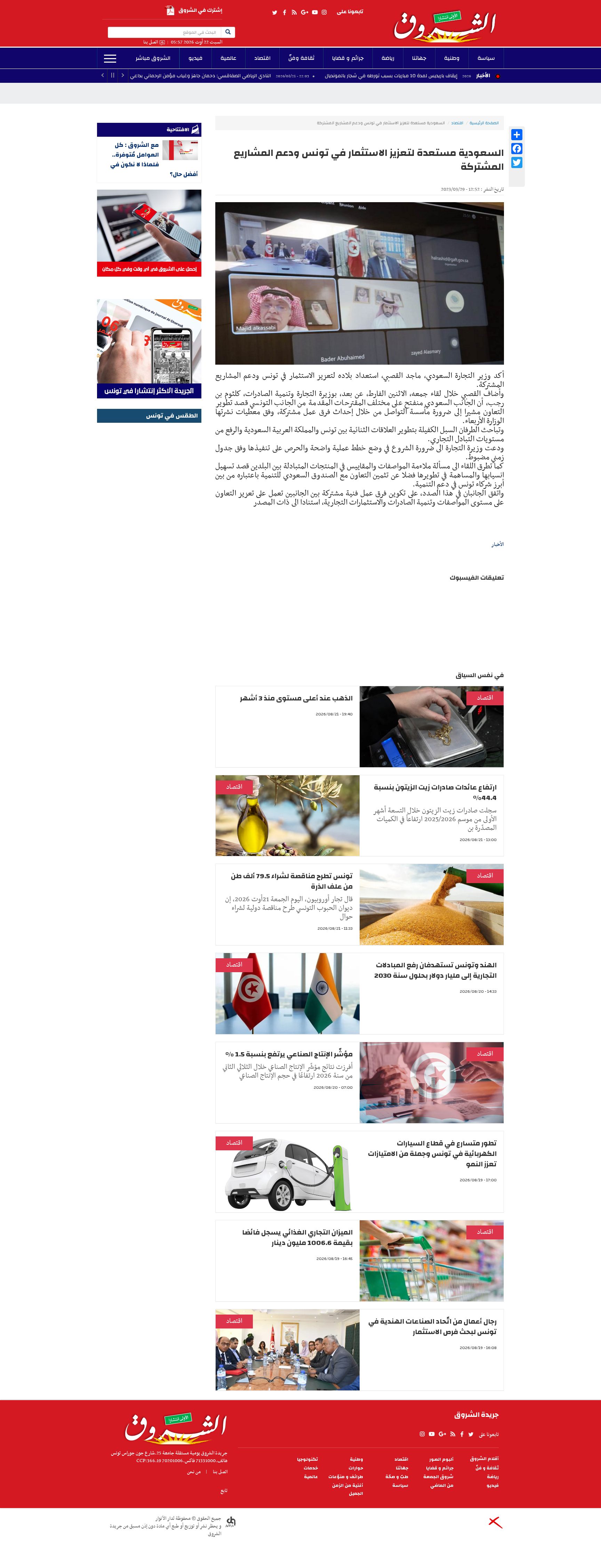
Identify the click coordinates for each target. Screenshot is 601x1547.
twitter (275, 12)
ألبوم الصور (441, 1459)
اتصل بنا (150, 42)
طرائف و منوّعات (345, 1477)
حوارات (355, 1468)
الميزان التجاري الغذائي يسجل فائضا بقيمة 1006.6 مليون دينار (297, 1237)
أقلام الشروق (484, 1459)
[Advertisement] (149, 529)
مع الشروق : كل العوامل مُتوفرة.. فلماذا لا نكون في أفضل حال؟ (154, 160)
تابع (224, 1490)
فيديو (196, 58)
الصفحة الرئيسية (484, 123)
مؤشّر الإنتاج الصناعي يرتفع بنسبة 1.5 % (289, 1054)
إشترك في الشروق (200, 10)
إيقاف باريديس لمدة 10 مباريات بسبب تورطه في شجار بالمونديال (463, 75)
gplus (304, 12)
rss (294, 12)
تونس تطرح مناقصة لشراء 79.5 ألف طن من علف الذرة (292, 881)
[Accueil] (173, 1426)
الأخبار (483, 75)
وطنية (452, 58)
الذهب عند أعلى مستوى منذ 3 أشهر (296, 698)
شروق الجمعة (438, 1477)
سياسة (486, 58)
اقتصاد (262, 58)
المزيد (110, 58)
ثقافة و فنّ (487, 1468)
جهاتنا (419, 58)
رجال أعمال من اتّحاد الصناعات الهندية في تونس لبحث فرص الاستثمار (432, 1326)
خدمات (311, 1468)
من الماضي (442, 1486)
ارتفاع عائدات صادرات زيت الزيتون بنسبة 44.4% (435, 792)
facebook (284, 12)
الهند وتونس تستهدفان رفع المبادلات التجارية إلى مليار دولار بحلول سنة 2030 (435, 970)
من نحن (194, 1472)
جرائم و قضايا (348, 58)
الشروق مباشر (153, 58)
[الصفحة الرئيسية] (448, 21)
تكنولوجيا (307, 1459)
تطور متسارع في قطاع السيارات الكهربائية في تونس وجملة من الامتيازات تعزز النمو (432, 1154)
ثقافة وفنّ (301, 58)
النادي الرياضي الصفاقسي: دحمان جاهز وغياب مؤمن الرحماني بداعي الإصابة (265, 75)
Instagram (324, 12)
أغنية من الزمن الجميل (347, 1490)
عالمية (229, 58)
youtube (315, 12)
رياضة (388, 58)
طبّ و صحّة (396, 1477)
